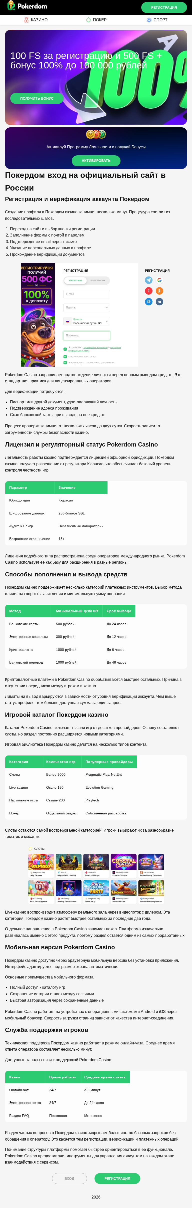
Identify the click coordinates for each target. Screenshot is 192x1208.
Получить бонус (37, 98)
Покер (100, 20)
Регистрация (164, 7)
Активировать (96, 161)
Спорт (161, 20)
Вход (69, 1179)
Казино (39, 20)
